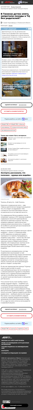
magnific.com (5, 199)
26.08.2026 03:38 (6, 169)
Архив (10, 25)
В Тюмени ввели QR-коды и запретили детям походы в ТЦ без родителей (15, 86)
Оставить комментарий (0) (14, 111)
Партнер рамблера (16, 401)
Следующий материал (16, 405)
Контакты (5, 350)
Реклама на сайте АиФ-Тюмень (12, 340)
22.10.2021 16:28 (5, 7)
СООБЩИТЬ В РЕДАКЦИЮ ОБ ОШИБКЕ (14, 353)
